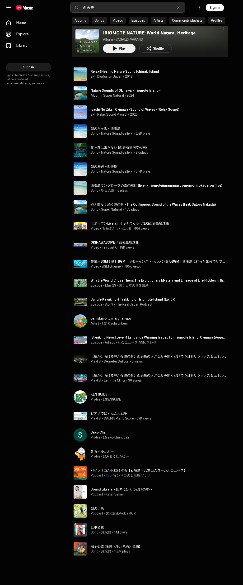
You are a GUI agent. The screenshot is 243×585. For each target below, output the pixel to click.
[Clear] (178, 7)
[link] (28, 22)
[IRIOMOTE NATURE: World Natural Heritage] (87, 41)
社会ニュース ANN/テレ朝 (137, 342)
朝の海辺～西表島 (104, 166)
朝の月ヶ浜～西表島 (106, 128)
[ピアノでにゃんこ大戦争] (152, 415)
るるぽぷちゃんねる (117, 228)
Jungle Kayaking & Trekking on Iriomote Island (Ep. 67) (133, 299)
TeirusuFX (109, 247)
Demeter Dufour (116, 361)
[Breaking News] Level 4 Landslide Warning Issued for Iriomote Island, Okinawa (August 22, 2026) (159, 337)
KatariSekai (114, 494)
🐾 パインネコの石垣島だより (128, 475)
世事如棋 (97, 527)
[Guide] (8, 7)
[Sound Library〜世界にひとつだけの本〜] (152, 491)
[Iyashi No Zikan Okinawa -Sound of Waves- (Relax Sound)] (152, 112)
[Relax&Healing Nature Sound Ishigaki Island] (152, 74)
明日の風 (107, 190)
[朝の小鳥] (152, 510)
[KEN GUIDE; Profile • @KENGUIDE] (152, 396)
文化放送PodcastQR (121, 513)
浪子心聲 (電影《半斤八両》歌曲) (115, 546)
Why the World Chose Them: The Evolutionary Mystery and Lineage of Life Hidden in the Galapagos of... (159, 280)
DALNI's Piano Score (119, 418)
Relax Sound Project (112, 114)
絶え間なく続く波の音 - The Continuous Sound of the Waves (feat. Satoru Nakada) (153, 204)
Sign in (215, 7)
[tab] (80, 20)
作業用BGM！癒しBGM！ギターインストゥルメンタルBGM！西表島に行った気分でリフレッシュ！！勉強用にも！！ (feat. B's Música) (159, 261)
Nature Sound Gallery (117, 133)
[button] (87, 41)
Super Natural (113, 95)
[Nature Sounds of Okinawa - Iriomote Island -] (152, 93)
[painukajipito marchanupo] (152, 320)
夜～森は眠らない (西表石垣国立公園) (119, 147)
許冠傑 (106, 532)
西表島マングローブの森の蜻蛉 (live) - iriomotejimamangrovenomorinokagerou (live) (156, 185)
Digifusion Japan (109, 76)
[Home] (24, 7)
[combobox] (133, 7)
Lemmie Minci (115, 380)
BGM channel (112, 266)
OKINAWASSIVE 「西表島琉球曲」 (116, 242)
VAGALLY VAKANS (129, 39)
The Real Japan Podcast (134, 304)
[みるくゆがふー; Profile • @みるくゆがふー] (152, 453)
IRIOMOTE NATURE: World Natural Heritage (149, 33)
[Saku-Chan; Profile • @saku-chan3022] (152, 434)
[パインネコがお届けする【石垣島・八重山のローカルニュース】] (152, 472)
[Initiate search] (77, 7)
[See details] (223, 28)
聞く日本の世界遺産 (134, 285)
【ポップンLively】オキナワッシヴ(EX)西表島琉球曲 (130, 223)
